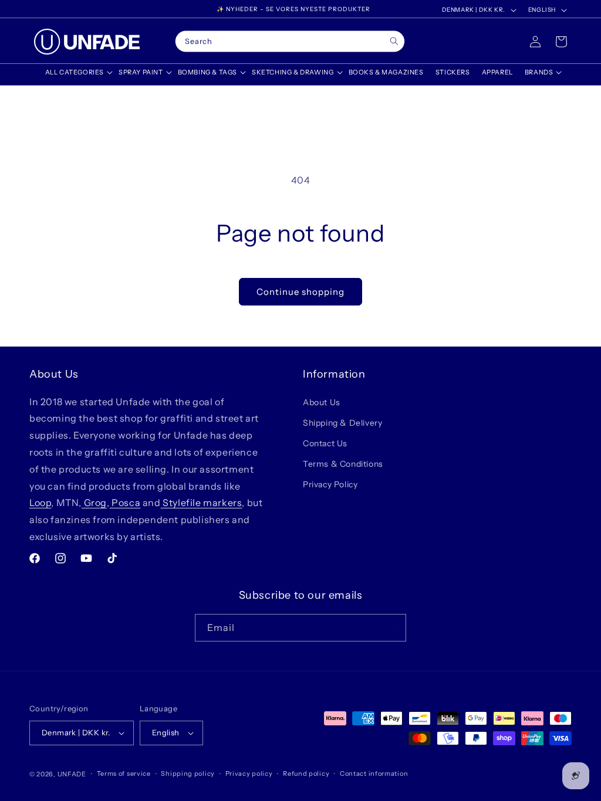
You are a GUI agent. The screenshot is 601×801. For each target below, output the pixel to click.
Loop (40, 502)
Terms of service (124, 773)
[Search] (394, 41)
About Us (321, 402)
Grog (94, 502)
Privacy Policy (330, 484)
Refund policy (306, 773)
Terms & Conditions (343, 464)
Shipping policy (188, 773)
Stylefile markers (201, 502)
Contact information (374, 773)
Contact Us (325, 443)
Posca (125, 502)
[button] (76, 72)
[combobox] (289, 41)
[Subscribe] (393, 628)
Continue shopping (300, 291)
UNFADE (72, 774)
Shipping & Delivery (342, 423)
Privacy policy (249, 773)
